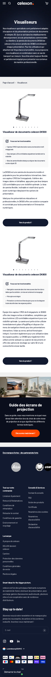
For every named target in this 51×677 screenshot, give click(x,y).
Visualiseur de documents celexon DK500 (25, 131)
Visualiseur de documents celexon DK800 (25, 274)
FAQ (29, 498)
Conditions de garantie (12, 518)
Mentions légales (10, 574)
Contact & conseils (36, 493)
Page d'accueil (8, 83)
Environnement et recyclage (10, 524)
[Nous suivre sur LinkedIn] (18, 641)
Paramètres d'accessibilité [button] (34, 518)
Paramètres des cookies (38, 512)
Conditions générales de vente (11, 567)
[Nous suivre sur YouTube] (11, 641)
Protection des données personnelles (12, 560)
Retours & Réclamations (12, 501)
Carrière (6, 554)
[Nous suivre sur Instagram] (4, 641)
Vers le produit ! (25, 222)
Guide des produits (36, 502)
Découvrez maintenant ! (25, 433)
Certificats (32, 507)
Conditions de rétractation (8, 507)
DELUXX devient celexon (9, 547)
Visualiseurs (22, 83)
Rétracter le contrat (11, 513)
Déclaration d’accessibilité (34, 526)
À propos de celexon (11, 541)
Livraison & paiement (11, 496)
